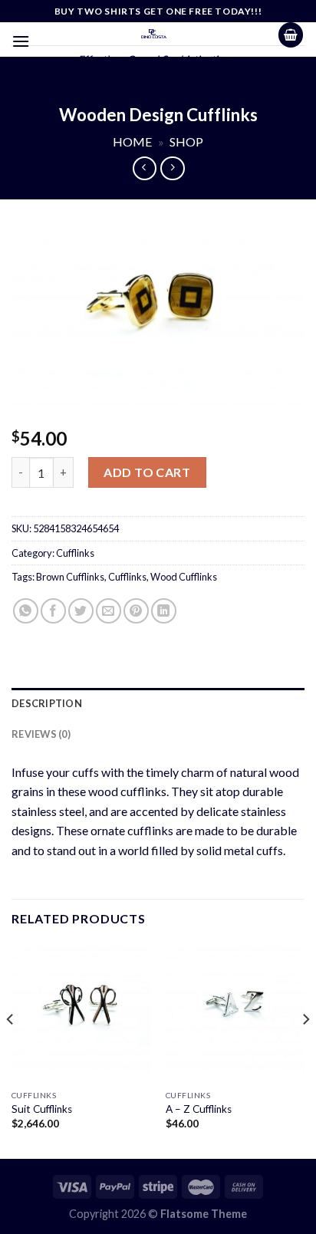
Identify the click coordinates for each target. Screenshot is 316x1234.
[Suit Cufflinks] (81, 1012)
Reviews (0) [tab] (41, 734)
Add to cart (147, 472)
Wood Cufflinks (183, 577)
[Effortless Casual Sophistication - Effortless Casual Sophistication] (153, 33)
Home (132, 141)
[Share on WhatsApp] (25, 611)
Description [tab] (47, 703)
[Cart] (290, 35)
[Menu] (21, 41)
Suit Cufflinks (42, 1109)
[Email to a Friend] (108, 611)
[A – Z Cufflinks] (235, 1012)
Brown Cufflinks (70, 577)
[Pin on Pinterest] (136, 611)
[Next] (305, 1049)
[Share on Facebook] (53, 611)
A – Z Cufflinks (199, 1109)
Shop (186, 141)
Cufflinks (75, 553)
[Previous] (10, 1049)
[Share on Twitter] (81, 611)
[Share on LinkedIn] (163, 611)
